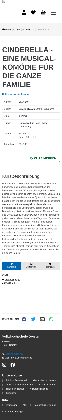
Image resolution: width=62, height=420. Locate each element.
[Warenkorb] (43, 12)
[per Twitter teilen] (33, 319)
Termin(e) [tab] (50, 267)
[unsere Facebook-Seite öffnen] (12, 364)
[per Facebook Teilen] (24, 319)
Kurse (17, 29)
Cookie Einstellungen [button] (13, 411)
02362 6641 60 (14, 354)
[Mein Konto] (24, 13)
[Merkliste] (33, 13)
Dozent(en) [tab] (31, 267)
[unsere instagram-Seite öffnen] (4, 364)
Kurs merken (44, 158)
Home (8, 29)
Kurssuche (28, 29)
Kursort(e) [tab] (11, 267)
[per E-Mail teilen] (42, 319)
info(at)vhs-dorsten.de (21, 357)
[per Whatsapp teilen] (51, 319)
